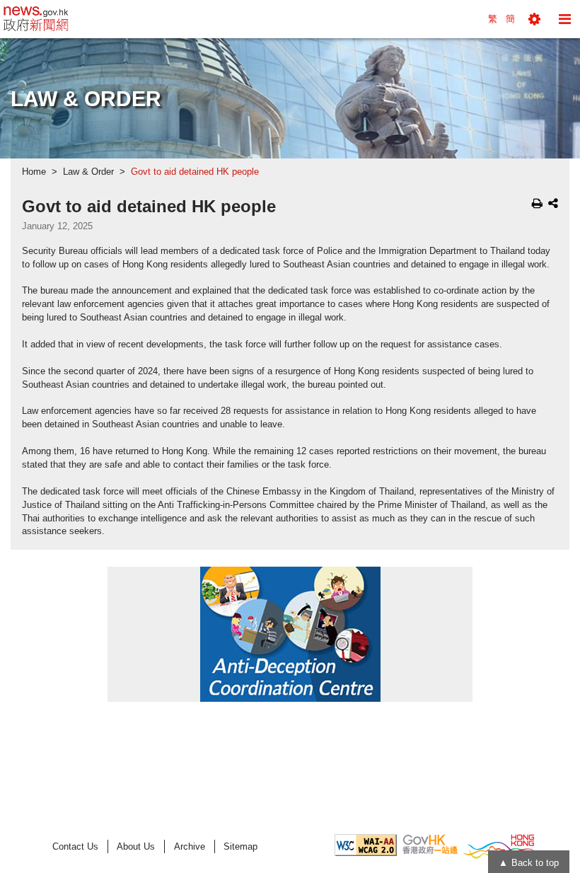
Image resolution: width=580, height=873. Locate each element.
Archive (189, 846)
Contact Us (75, 846)
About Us (136, 846)
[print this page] (537, 203)
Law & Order (88, 172)
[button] (534, 19)
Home (34, 172)
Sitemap (240, 846)
